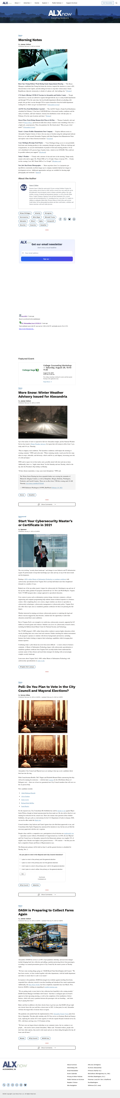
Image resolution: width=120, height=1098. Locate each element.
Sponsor (24, 529)
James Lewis (25, 800)
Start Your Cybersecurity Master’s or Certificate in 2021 (45, 523)
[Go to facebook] (8, 1084)
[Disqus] (47, 291)
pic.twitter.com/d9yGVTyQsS (35, 483)
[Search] (116, 3)
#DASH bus (45, 1038)
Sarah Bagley (25, 806)
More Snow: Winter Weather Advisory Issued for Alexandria (42, 394)
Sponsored (22, 516)
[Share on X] (64, 219)
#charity (37, 213)
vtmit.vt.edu (40, 661)
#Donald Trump (50, 217)
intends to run (61, 811)
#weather (43, 225)
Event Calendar (72, 1073)
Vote (23, 874)
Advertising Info (72, 1067)
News (20, 35)
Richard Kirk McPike (27, 803)
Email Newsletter (72, 1070)
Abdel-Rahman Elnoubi (28, 793)
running (51, 780)
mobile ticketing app (51, 987)
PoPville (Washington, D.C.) (96, 1076)
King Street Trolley (34, 985)
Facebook (42, 152)
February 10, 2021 (57, 488)
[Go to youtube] (16, 1084)
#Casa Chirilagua (25, 213)
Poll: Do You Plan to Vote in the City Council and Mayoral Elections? (46, 689)
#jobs (41, 221)
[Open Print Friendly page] (74, 219)
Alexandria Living (53, 105)
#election (36, 885)
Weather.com (56, 161)
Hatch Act (38, 820)
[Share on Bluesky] (69, 219)
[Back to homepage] (7, 3)
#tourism (23, 225)
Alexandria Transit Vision (61, 1014)
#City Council (24, 885)
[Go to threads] (21, 1084)
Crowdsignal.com (42, 879)
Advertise (27, 3)
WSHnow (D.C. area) (94, 1085)
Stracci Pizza (28, 122)
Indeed (38, 172)
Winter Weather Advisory (38, 444)
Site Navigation (72, 1085)
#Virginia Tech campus (27, 667)
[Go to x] (4, 1084)
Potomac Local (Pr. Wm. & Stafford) (99, 1079)
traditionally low (69, 833)
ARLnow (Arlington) (94, 1064)
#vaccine (33, 225)
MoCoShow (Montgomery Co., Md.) (99, 1073)
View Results (42, 877)
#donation (23, 221)
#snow (22, 495)
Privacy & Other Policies (74, 1076)
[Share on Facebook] (60, 219)
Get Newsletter (108, 3)
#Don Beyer (36, 217)
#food (33, 221)
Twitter (69, 91)
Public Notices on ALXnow (75, 1079)
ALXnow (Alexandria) (94, 1067)
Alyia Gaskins (25, 796)
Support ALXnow (71, 3)
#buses (22, 1038)
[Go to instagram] (12, 1084)
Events (37, 3)
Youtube (49, 138)
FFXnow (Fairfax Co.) (94, 1070)
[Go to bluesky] (25, 1084)
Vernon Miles (25, 695)
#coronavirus (24, 217)
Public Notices (56, 3)
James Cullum (26, 44)
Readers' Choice (72, 1082)
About (17, 3)
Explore (44, 3)
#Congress (48, 213)
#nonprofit (50, 221)
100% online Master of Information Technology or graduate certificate (45, 579)
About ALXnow (72, 1064)
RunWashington (93, 1082)
